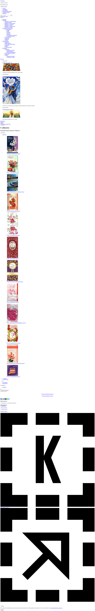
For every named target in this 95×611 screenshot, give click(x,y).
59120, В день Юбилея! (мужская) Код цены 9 (15, 191)
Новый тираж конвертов (7, 62)
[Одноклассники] (2, 399)
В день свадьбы (8, 37)
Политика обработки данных (47, 395)
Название (4, 134)
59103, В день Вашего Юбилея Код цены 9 (15, 281)
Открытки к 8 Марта (11, 57)
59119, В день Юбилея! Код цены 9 (13, 211)
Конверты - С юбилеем (9, 24)
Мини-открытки (6, 41)
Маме (8, 31)
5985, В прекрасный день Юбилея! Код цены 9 (16, 363)
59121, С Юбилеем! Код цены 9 (13, 172)
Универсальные (8, 43)
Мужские (9, 34)
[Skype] (8, 399)
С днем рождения (8, 29)
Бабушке (8, 32)
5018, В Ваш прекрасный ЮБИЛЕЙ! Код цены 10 (16, 322)
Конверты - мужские (9, 27)
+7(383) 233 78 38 (3, 6)
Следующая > (5, 382)
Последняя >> (5, 383)
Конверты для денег (11, 50)
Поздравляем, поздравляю (12, 35)
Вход (7, 16)
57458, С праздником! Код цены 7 (13, 235)
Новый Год (7, 49)
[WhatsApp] (7, 399)
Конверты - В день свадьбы (10, 23)
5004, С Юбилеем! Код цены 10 (13, 302)
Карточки (4, 19)
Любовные (7, 39)
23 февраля (7, 45)
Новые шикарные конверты (8, 109)
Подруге (8, 33)
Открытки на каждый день (8, 28)
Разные (8, 30)
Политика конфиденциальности (48, 394)
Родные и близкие (8, 22)
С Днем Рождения (8, 47)
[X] (5, 399)
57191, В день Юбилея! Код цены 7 (13, 376)
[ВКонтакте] (1, 399)
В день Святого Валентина (10, 44)
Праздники (5, 48)
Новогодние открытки (11, 52)
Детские (6, 40)
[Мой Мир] (4, 399)
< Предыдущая (5, 379)
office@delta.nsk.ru (3, 404)
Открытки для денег (11, 36)
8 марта (6, 46)
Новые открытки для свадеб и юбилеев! (10, 76)
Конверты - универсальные (10, 26)
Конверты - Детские (8, 25)
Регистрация (2, 16)
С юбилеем (7, 38)
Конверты (4, 20)
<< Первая (5, 378)
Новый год (7, 42)
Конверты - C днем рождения (10, 21)
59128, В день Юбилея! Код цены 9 (13, 153)
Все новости (2, 121)
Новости (2, 59)
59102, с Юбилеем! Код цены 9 (13, 258)
